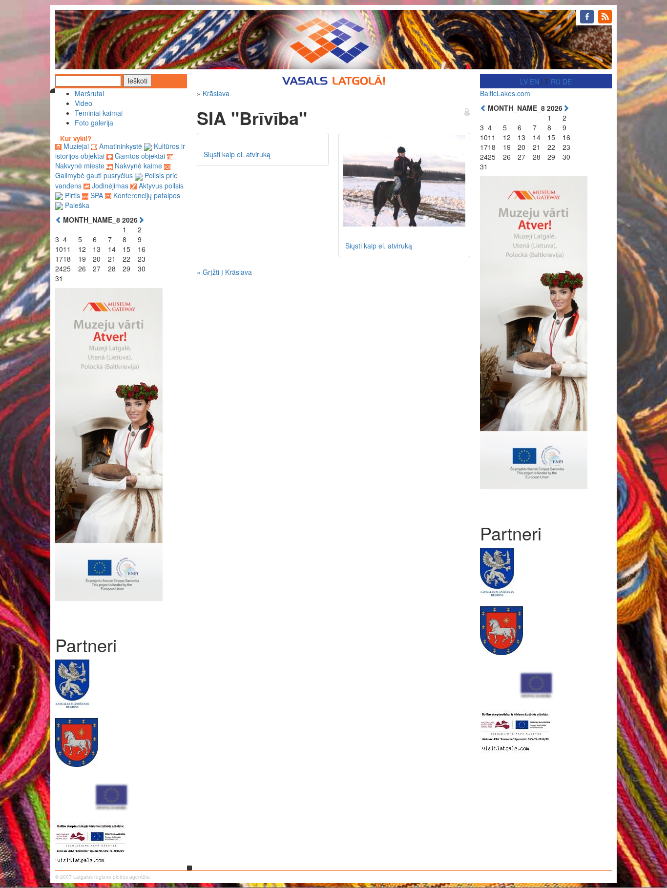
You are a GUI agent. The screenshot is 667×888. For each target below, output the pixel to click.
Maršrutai (89, 93)
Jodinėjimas (110, 185)
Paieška (77, 205)
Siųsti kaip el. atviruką (237, 154)
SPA (96, 195)
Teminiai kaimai (99, 113)
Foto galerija (94, 122)
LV (524, 81)
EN (534, 81)
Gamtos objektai (140, 156)
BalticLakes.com (505, 93)
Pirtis (72, 195)
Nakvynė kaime (138, 165)
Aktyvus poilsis (161, 185)
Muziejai (76, 146)
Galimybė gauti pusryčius (94, 175)
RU (556, 81)
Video (83, 103)
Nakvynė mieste (79, 165)
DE (567, 81)
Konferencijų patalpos (146, 195)
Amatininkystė (120, 146)
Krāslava (216, 93)
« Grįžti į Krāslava (224, 272)
